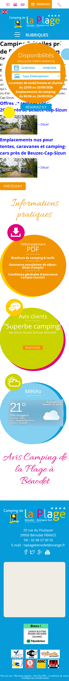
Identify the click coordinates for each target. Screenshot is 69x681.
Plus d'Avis (33, 347)
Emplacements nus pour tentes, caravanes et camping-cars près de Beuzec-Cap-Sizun (33, 146)
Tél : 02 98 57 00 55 (38, 540)
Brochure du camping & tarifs (32, 258)
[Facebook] (26, 552)
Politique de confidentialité (35, 678)
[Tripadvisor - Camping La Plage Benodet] (36, 633)
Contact (24, 4)
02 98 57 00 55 (57, 4)
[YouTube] (48, 552)
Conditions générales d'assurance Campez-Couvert (33, 275)
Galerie (16, 4)
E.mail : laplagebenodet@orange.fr (38, 545)
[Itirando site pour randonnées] (29, 664)
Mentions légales (23, 675)
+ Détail (43, 124)
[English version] (4, 11)
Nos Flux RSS (40, 675)
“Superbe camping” (32, 326)
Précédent (13, 186)
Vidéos (9, 4)
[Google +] (40, 552)
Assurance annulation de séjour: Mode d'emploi (33, 266)
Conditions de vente (58, 675)
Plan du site (6, 675)
